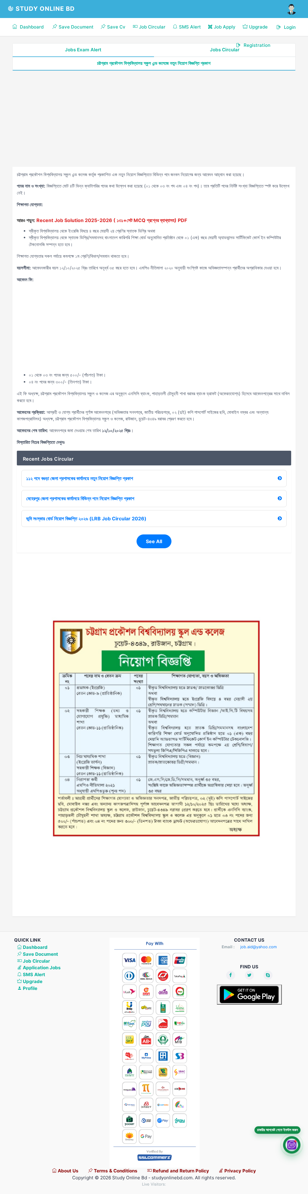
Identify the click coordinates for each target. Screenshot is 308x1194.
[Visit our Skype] (268, 975)
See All (154, 541)
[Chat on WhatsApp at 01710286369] (291, 1145)
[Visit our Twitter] (249, 975)
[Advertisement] (154, 119)
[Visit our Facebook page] (230, 975)
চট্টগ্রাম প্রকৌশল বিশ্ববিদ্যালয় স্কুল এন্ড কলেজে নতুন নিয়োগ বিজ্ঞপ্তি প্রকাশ (154, 63)
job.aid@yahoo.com (258, 946)
